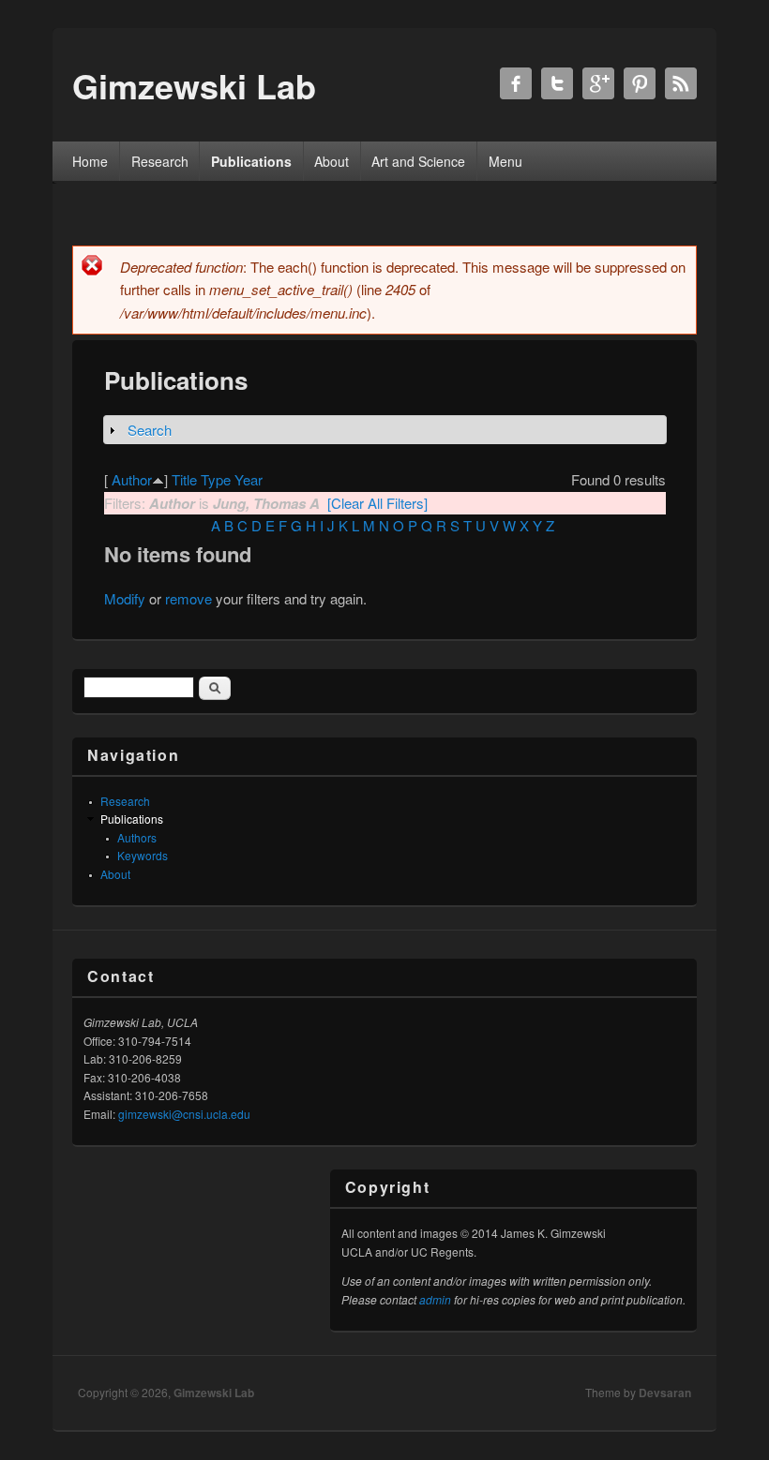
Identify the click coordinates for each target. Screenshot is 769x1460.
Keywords (142, 855)
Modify (124, 598)
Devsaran (665, 1392)
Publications (251, 161)
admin (435, 1299)
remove (188, 598)
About (331, 161)
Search (150, 429)
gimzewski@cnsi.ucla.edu (184, 1114)
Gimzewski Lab (213, 1392)
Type (216, 479)
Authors (137, 837)
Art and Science (418, 161)
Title (184, 479)
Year (248, 479)
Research (159, 161)
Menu (505, 161)
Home (90, 161)
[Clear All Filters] (377, 503)
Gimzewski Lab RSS (681, 83)
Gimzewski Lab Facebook (516, 83)
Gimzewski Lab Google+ (598, 83)
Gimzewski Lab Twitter (557, 83)
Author (132, 479)
